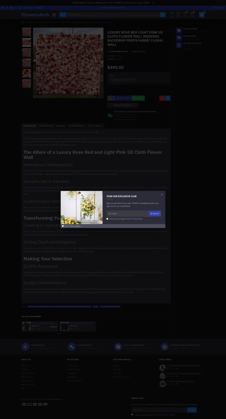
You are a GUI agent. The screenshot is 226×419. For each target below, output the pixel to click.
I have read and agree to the (125, 219)
